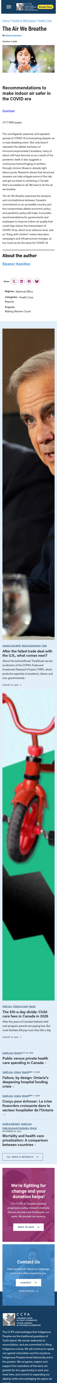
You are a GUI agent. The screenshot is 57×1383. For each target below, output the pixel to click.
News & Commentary (31, 645)
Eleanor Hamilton (13, 35)
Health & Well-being (23, 20)
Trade (44, 645)
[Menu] (8, 6)
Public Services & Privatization (15, 1128)
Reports (9, 301)
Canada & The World (11, 645)
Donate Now (45, 6)
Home (6, 20)
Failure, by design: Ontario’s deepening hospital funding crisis (25, 1082)
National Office (24, 291)
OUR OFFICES (26, 1291)
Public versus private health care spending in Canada (25, 1060)
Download (8, 111)
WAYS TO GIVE (26, 1227)
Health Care (45, 20)
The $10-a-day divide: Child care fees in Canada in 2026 (25, 1013)
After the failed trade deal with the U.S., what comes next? (27, 653)
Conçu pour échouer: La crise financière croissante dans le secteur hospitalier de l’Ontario (27, 1105)
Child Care (7, 1006)
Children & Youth (20, 1006)
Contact (25, 1282)
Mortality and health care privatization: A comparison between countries (25, 1140)
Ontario (17, 1072)
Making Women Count (18, 311)
